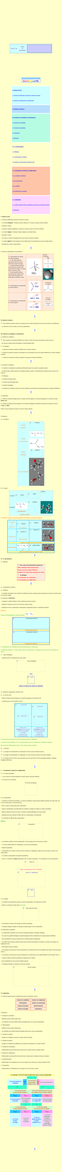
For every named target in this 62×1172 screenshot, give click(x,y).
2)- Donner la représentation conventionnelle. (23, 100)
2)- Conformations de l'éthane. (19, 157)
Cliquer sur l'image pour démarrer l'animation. (31, 686)
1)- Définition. (15, 151)
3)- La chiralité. (16, 186)
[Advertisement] (31, 11)
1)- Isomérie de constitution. (19, 122)
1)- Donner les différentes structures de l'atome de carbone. (26, 95)
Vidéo (31, 673)
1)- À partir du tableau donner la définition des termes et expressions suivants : (31, 204)
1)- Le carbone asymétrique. (19, 175)
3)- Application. (16, 133)
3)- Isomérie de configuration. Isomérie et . (23, 162)
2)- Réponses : (15, 210)
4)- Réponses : (15, 138)
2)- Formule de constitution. (19, 127)
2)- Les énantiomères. (17, 181)
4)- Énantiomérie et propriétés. (19, 191)
